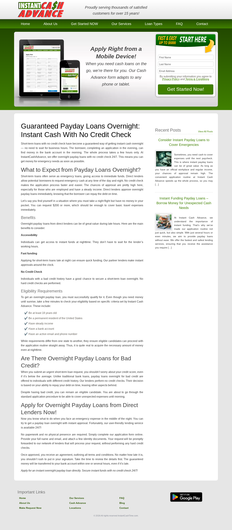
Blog (122, 503)
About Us (50, 24)
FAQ (179, 24)
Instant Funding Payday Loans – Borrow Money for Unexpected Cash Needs (183, 203)
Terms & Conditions (197, 79)
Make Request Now (30, 508)
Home (25, 24)
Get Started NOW (84, 24)
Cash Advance (77, 503)
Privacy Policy (171, 79)
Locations (75, 508)
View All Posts (205, 131)
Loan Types (153, 24)
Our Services (121, 24)
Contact (202, 24)
